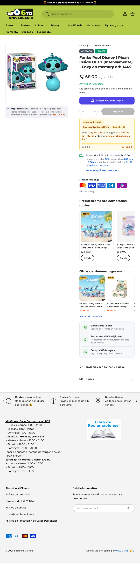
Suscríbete (44, 32)
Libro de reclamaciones (19, 514)
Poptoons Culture (23, 550)
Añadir (87, 258)
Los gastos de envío (89, 88)
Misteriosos (93, 25)
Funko (9, 25)
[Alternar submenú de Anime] (46, 25)
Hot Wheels (75, 25)
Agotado (118, 111)
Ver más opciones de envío (101, 170)
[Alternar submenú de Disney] (62, 25)
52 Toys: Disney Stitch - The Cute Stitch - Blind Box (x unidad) (95, 246)
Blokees (26, 25)
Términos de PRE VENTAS (20, 501)
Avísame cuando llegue (109, 100)
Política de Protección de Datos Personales (31, 520)
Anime (39, 25)
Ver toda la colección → (92, 316)
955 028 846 (58, 114)
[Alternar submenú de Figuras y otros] (126, 25)
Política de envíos (15, 507)
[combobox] (77, 14)
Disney (55, 25)
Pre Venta (11, 32)
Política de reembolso (18, 494)
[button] (132, 14)
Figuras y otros (114, 25)
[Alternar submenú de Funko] (15, 25)
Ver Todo (27, 32)
